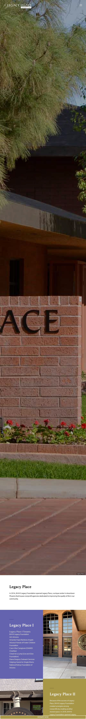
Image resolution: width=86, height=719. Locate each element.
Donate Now (43, 717)
